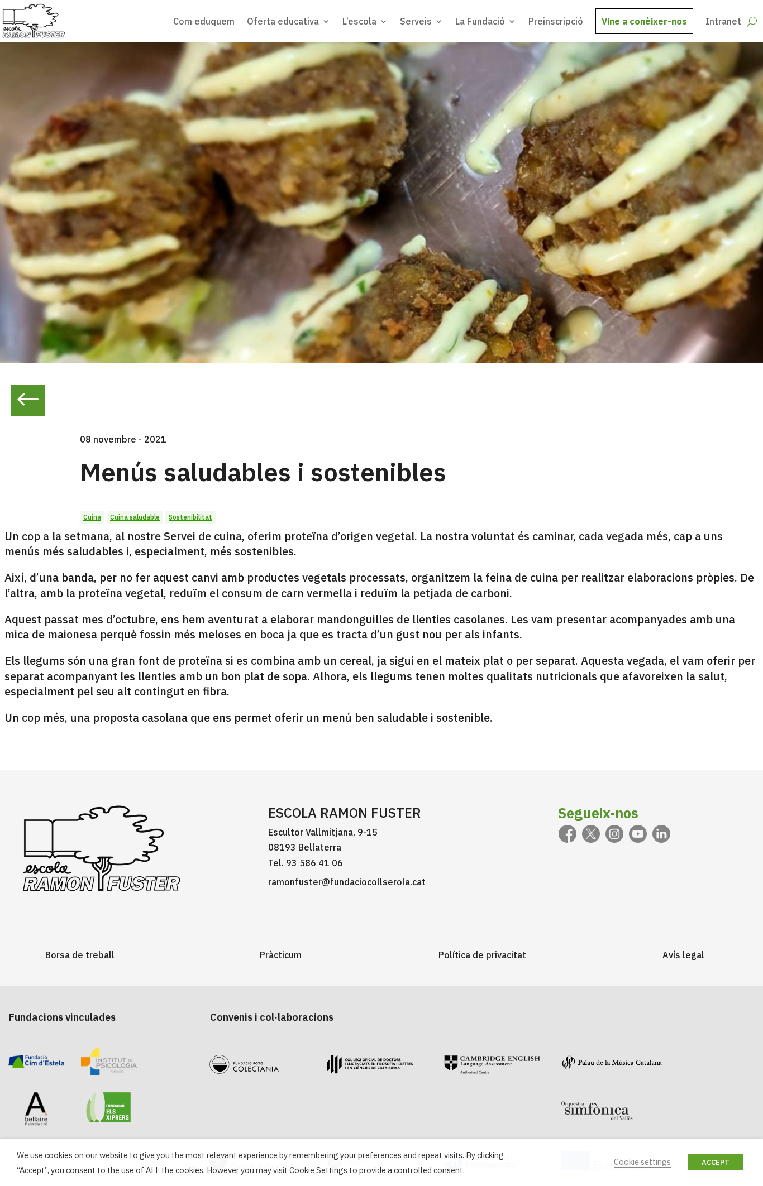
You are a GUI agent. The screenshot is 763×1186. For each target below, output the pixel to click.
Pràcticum (281, 955)
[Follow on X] (590, 834)
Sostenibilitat (190, 517)
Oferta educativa (283, 21)
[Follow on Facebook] (567, 834)
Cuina (92, 517)
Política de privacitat (482, 955)
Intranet (723, 21)
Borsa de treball (80, 955)
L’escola (359, 21)
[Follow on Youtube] (637, 834)
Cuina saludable (135, 517)
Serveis (416, 21)
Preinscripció (555, 21)
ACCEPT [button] (715, 1162)
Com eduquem (204, 21)
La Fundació (480, 21)
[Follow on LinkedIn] (661, 834)
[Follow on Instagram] (614, 834)
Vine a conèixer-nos (644, 21)
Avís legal (683, 955)
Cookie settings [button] (642, 1161)
